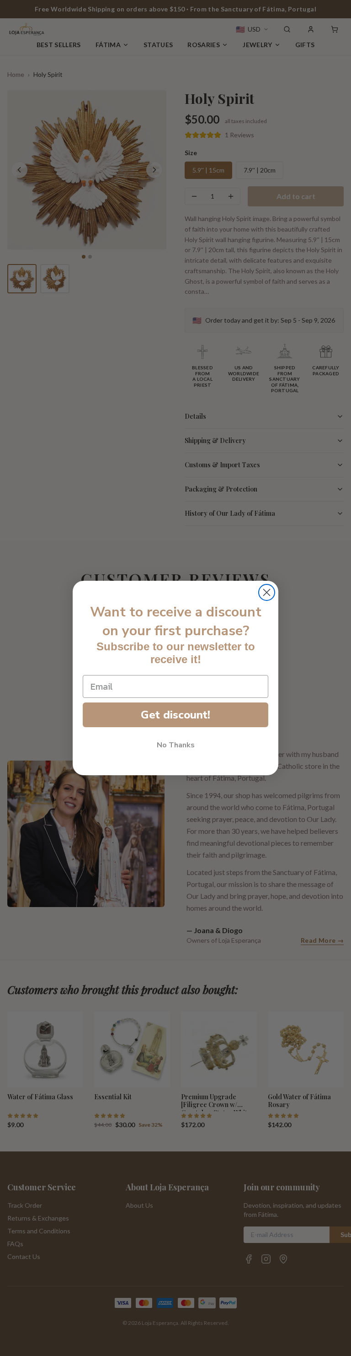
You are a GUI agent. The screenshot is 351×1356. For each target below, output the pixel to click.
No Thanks (176, 745)
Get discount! (175, 715)
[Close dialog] (267, 592)
